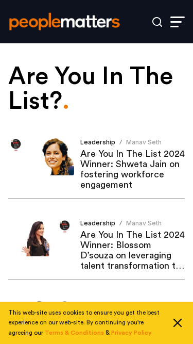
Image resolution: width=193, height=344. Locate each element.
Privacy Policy (131, 333)
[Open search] (157, 22)
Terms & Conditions (74, 333)
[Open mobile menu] (177, 22)
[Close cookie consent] (177, 323)
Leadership (97, 142)
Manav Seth (144, 142)
